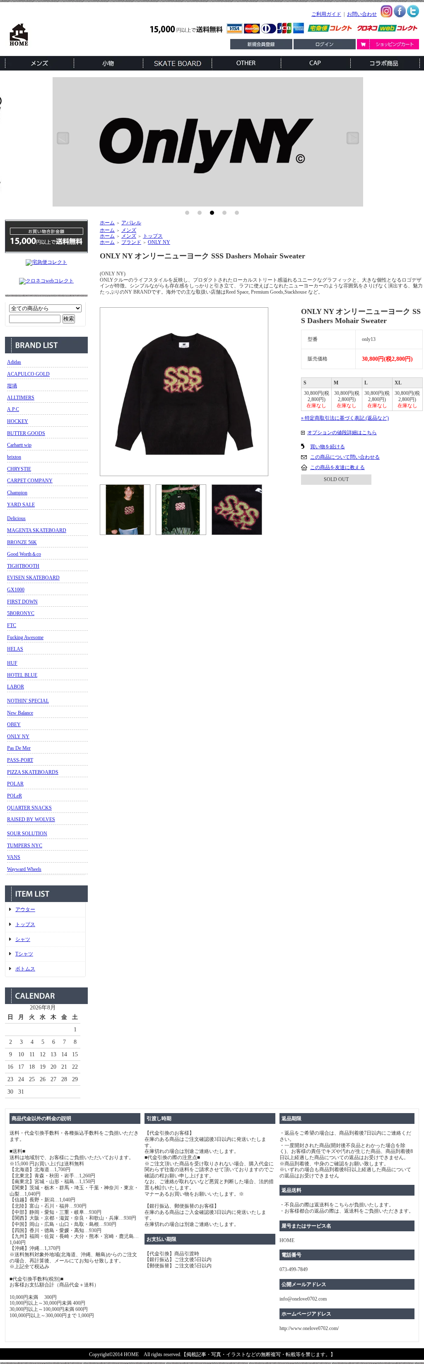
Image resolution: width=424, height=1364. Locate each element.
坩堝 (12, 386)
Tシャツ (24, 954)
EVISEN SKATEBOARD (33, 578)
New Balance (20, 713)
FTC (11, 625)
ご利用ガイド (326, 14)
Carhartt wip (19, 445)
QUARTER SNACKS (29, 808)
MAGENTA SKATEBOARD (36, 530)
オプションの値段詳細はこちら (342, 432)
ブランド (131, 242)
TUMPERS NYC (24, 846)
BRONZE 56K (22, 542)
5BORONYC (20, 613)
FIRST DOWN (22, 602)
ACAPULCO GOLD (28, 374)
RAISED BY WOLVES (31, 819)
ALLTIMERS (20, 398)
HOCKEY (17, 421)
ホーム (107, 223)
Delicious (16, 518)
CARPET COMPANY (30, 481)
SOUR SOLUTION (27, 833)
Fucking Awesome (25, 637)
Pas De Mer (19, 748)
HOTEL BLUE (22, 675)
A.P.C (13, 409)
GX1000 (15, 590)
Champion (17, 493)
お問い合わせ (362, 14)
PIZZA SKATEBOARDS (32, 772)
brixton (14, 457)
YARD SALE (21, 505)
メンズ (128, 230)
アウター (25, 909)
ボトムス (25, 969)
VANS (13, 857)
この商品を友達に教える (337, 467)
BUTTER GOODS (26, 433)
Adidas (14, 362)
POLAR (15, 784)
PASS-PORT (20, 760)
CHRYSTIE (19, 469)
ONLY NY (18, 736)
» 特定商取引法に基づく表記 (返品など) (345, 418)
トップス (25, 924)
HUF (12, 663)
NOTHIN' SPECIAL (28, 701)
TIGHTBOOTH (23, 566)
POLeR (14, 796)
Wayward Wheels (24, 869)
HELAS (15, 649)
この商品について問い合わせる (345, 457)
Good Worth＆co (24, 554)
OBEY (14, 724)
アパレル (131, 223)
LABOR (15, 687)
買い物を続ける (327, 447)
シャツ (22, 939)
